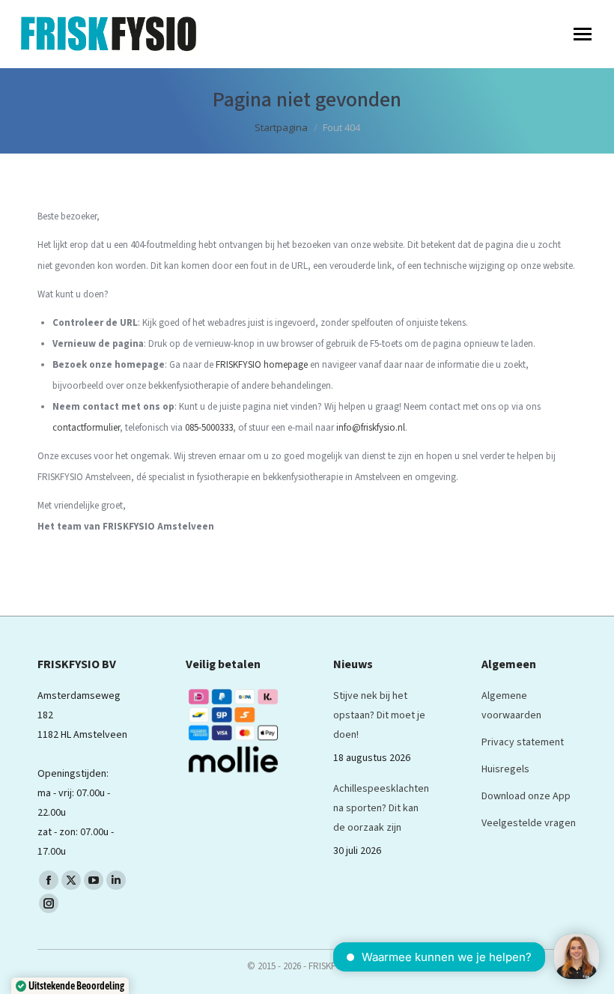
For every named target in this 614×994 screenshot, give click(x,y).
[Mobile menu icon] (582, 34)
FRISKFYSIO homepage (262, 365)
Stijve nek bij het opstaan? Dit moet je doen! (379, 715)
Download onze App (526, 796)
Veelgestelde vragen (528, 823)
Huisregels (505, 769)
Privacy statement (522, 742)
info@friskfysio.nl (370, 427)
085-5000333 (209, 427)
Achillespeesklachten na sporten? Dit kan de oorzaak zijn (381, 808)
